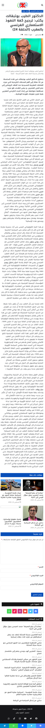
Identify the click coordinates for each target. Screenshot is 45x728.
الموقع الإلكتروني (36, 584)
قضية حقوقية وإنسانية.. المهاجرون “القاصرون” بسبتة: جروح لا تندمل (12, 521)
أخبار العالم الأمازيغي (36, 11)
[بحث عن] (42, 5)
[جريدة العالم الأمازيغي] (22, 5)
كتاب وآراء (25, 11)
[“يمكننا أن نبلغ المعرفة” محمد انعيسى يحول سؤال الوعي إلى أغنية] (33, 485)
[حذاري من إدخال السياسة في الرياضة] (33, 513)
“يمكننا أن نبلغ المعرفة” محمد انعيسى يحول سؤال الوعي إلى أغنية (33, 495)
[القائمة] (3, 5)
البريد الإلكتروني (36, 575)
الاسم (40, 567)
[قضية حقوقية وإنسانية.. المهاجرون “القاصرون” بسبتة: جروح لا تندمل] (11, 511)
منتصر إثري (38, 34)
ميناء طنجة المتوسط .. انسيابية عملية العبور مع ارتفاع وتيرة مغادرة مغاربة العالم (11, 496)
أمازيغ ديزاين (20, 712)
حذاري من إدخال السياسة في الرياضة (33, 524)
